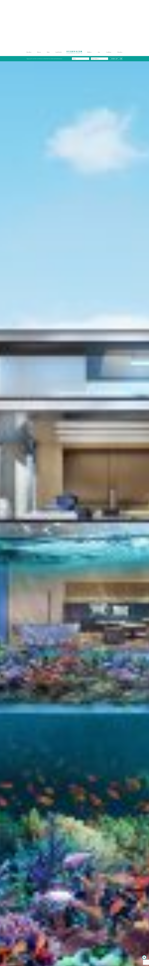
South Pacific (59, 52)
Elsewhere (120, 52)
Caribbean (108, 52)
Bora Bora (29, 52)
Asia (99, 52)
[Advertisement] (51, 12)
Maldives (89, 52)
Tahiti (48, 52)
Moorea (39, 52)
